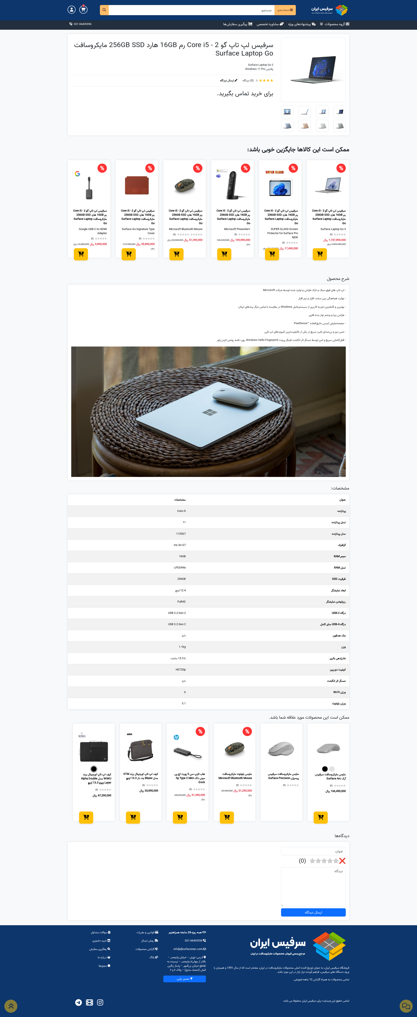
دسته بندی (283, 10)
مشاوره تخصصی (268, 24)
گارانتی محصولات (145, 949)
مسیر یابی (183, 979)
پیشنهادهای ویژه (300, 24)
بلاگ (152, 957)
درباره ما (102, 957)
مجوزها (103, 966)
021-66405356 (82, 24)
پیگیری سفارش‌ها (235, 24)
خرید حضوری (99, 940)
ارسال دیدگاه (313, 912)
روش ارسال (147, 940)
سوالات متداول (99, 932)
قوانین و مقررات (146, 932)
